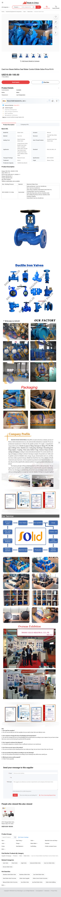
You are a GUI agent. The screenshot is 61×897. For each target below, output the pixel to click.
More (3, 885)
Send (15, 795)
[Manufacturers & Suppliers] (31, 2)
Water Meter (33, 843)
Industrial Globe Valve (39, 11)
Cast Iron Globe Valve (49, 863)
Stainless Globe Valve (24, 874)
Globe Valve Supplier (24, 878)
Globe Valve (29, 11)
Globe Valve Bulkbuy (51, 882)
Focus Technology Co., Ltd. (20, 890)
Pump (3, 846)
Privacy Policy (54, 890)
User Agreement (39, 890)
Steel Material (19, 846)
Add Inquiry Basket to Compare (30, 61)
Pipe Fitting (19, 840)
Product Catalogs (24, 837)
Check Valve (14, 863)
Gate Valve (5, 863)
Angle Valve (24, 863)
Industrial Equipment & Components (14, 11)
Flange (17, 843)
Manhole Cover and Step (51, 840)
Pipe (3, 840)
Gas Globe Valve (25, 882)
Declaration (46, 890)
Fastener (47, 843)
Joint (3, 843)
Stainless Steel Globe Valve (9, 874)
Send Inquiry (15, 82)
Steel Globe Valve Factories (9, 878)
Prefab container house (50, 846)
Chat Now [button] (46, 82)
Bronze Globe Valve (7, 867)
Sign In (4, 117)
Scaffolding (33, 846)
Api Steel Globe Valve (37, 882)
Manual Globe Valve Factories (10, 882)
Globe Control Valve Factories (40, 878)
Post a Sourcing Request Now (47, 795)
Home (3, 11)
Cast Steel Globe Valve (38, 874)
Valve (24, 11)
